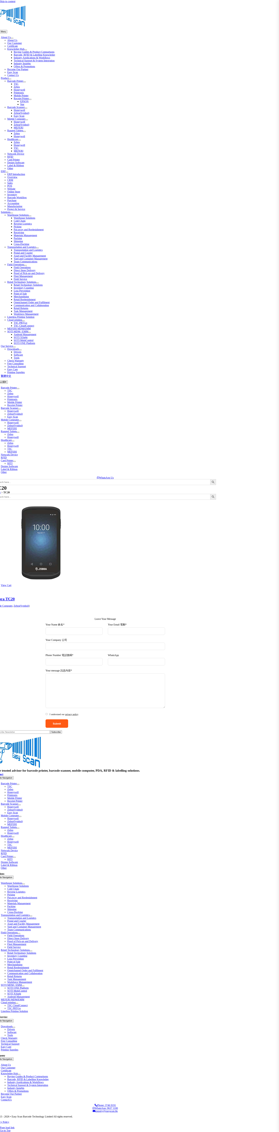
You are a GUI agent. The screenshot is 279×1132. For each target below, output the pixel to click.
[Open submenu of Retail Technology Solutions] (37, 282)
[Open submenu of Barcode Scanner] (26, 108)
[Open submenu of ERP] (7, 172)
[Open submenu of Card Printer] (14, 461)
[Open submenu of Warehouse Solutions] (30, 215)
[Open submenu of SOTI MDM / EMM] (29, 332)
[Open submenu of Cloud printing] (23, 320)
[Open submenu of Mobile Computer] (26, 119)
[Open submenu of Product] (10, 78)
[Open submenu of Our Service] (14, 346)
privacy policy (71, 714)
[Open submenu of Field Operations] (25, 265)
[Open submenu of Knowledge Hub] (25, 49)
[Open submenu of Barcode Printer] (24, 81)
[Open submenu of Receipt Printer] (30, 99)
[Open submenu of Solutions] (11, 212)
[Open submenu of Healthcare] (19, 140)
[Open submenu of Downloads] (20, 349)
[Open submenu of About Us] (12, 38)
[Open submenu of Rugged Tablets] (24, 131)
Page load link (7, 1127)
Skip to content (7, 1)
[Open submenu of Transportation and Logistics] (37, 247)
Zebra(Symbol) (21, 605)
